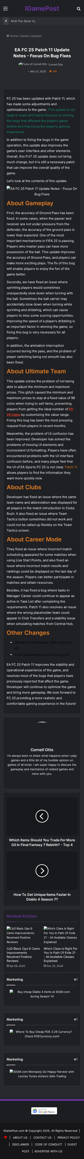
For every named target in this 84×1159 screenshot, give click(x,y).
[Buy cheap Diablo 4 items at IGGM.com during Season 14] (42, 994)
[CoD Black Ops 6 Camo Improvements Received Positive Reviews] (23, 935)
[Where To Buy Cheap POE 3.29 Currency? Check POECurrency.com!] (42, 1034)
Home (13, 36)
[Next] (42, 870)
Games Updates (31, 36)
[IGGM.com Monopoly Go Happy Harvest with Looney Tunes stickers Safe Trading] (42, 1073)
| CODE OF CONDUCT (46, 1144)
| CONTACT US (39, 1137)
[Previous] (42, 816)
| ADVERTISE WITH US (46, 1151)
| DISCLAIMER (18, 1144)
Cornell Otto (55, 64)
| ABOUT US (17, 1137)
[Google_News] (42, 1110)
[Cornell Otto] (33, 64)
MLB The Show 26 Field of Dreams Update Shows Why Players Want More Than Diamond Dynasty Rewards (43, 21)
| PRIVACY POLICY (66, 1137)
